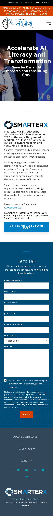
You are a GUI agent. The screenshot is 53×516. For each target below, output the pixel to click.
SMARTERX (13, 3)
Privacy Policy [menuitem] (33, 499)
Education (25, 448)
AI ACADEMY (27, 3)
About (25, 460)
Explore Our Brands (25, 436)
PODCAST (47, 3)
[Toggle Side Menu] (48, 22)
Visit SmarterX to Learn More (26, 227)
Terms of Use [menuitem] (18, 499)
